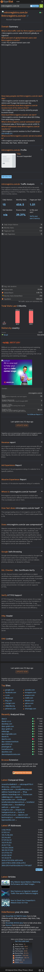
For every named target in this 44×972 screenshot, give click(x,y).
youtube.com (30, 690)
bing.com (8, 701)
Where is (21, 491)
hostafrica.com (7, 749)
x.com (7, 695)
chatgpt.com (10, 703)
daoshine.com (7, 752)
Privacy (25, 970)
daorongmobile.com (9, 734)
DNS (21, 638)
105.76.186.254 (7, 835)
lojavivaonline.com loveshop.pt (14, 800)
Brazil (6, 335)
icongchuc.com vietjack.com (13, 810)
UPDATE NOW (22, 425)
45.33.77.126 (6, 845)
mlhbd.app (5, 731)
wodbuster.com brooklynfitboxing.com (17, 789)
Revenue (21, 442)
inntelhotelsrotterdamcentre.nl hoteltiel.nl (18, 802)
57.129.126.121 (7, 840)
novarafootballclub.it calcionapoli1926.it (17, 784)
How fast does (21, 508)
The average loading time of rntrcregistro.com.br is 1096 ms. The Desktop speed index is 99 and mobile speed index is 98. (21, 514)
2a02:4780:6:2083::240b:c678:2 (14, 863)
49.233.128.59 (7, 855)
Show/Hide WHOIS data (14, 923)
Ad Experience (21, 465)
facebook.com (10, 693)
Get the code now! (22, 941)
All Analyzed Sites (11, 970)
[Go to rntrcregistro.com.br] (27, 16)
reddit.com (29, 698)
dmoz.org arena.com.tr (11, 787)
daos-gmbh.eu (7, 729)
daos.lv (4, 719)
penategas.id (6, 747)
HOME (18, 1)
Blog (20, 970)
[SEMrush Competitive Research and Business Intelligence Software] (10, 343)
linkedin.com (29, 701)
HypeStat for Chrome (23, 773)
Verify (21, 595)
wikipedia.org (10, 706)
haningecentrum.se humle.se (13, 812)
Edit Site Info (6, 177)
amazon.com (29, 695)
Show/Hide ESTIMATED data (16, 916)
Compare (35, 6)
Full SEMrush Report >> (35, 414)
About (31, 970)
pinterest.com (10, 709)
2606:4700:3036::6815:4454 (12, 860)
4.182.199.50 (6, 830)
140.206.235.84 (7, 848)
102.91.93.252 (7, 843)
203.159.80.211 (6, 134)
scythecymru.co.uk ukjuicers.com (15, 815)
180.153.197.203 (7, 850)
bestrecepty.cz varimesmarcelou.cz (16, 817)
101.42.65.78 (6, 858)
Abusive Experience (21, 479)
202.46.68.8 (6, 838)
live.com (28, 706)
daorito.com (6, 739)
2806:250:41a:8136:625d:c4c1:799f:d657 (17, 866)
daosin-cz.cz (6, 721)
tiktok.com (9, 698)
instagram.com (30, 693)
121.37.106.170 (7, 853)
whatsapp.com (30, 709)
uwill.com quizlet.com (10, 807)
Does (21, 524)
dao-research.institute (10, 742)
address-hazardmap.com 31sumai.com (17, 795)
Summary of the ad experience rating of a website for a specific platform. (20, 470)
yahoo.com (29, 703)
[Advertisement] (22, 71)
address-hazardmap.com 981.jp (14, 792)
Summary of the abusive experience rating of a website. (20, 483)
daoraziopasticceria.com (11, 754)
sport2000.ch (7, 744)
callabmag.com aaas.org (12, 797)
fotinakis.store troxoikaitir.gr (13, 805)
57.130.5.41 (6, 832)
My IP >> (39, 869)
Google (21, 551)
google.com (9, 690)
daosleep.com (7, 724)
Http (21, 616)
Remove (9, 925)
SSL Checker (21, 570)
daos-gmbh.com (8, 726)
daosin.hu (5, 737)
